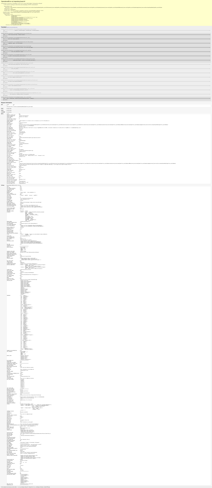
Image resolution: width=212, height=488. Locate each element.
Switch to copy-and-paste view (12, 27)
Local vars (5, 31)
